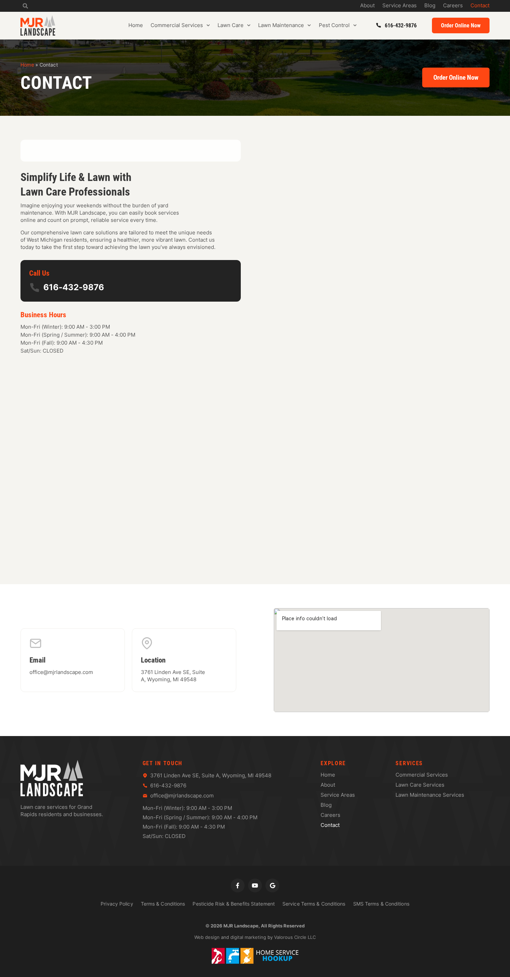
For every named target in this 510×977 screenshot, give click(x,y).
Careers (453, 5)
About (367, 5)
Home (135, 25)
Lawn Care (231, 25)
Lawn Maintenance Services (430, 795)
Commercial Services (177, 25)
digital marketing (248, 937)
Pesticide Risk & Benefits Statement (234, 904)
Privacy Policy (117, 904)
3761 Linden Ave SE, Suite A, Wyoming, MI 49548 (173, 676)
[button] (25, 6)
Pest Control (334, 25)
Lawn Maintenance (281, 25)
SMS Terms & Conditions (381, 904)
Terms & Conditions (163, 904)
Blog (429, 5)
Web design (207, 937)
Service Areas (399, 5)
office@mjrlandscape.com (61, 672)
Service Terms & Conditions (314, 904)
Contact (480, 5)
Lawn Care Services (420, 785)
